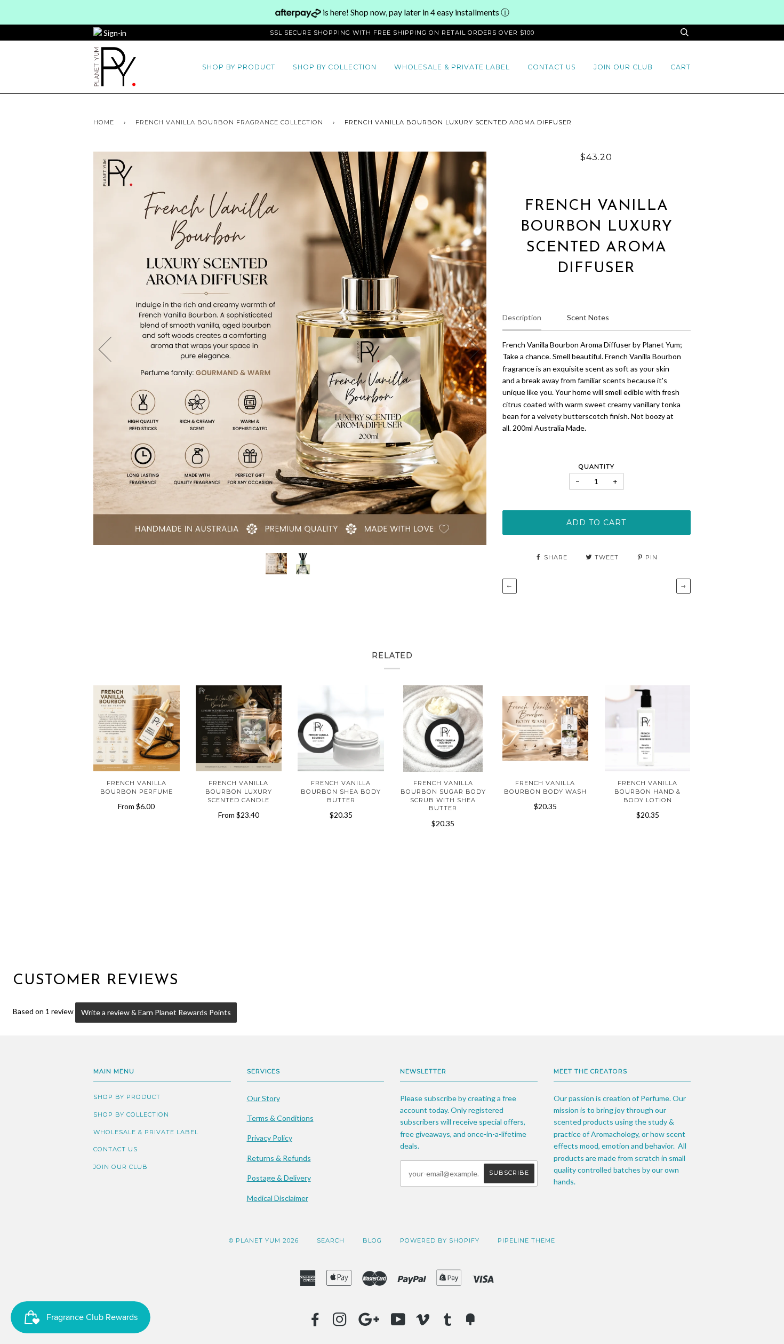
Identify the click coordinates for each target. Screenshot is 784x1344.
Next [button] (466, 348)
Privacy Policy (269, 1137)
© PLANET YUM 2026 (264, 1240)
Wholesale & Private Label (452, 67)
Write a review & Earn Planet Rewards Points (156, 1012)
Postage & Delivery (279, 1177)
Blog (372, 1240)
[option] (289, 348)
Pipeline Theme (526, 1240)
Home (103, 122)
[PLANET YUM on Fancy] (470, 1322)
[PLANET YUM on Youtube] (398, 1322)
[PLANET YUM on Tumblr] (448, 1322)
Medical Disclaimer (277, 1198)
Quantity (596, 466)
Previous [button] (111, 348)
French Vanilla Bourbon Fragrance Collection (229, 122)
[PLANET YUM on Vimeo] (423, 1322)
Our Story (263, 1098)
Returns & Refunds (279, 1158)
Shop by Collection (335, 67)
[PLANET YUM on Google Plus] (369, 1322)
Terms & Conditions (280, 1117)
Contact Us (551, 67)
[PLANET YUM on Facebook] (315, 1322)
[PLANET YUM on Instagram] (340, 1322)
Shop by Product (238, 67)
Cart (680, 67)
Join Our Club (623, 67)
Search (331, 1240)
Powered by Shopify (439, 1240)
